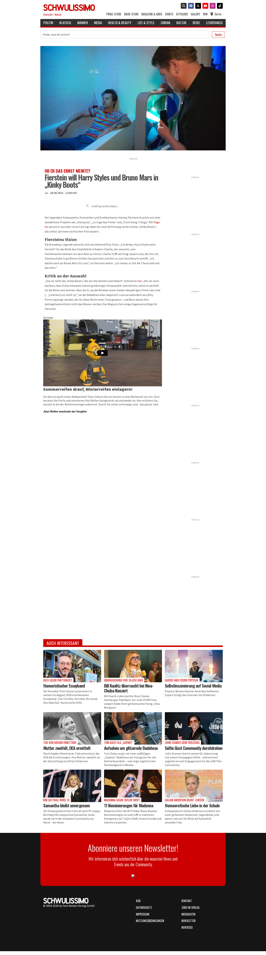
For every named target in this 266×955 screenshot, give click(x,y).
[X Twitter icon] (197, 6)
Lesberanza (214, 22)
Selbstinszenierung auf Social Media (193, 685)
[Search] (183, 6)
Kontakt (186, 901)
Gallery (195, 14)
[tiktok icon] (219, 6)
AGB (138, 901)
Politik (48, 22)
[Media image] (72, 666)
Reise (196, 22)
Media (98, 22)
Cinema (165, 22)
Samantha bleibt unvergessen (66, 805)
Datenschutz (144, 907)
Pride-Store (113, 14)
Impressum (142, 914)
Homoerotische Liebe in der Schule (192, 805)
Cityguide (182, 14)
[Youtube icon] (204, 6)
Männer (82, 22)
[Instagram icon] (212, 6)
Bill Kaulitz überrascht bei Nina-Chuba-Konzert (128, 688)
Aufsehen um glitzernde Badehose (131, 748)
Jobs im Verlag (190, 907)
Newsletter (188, 921)
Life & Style (146, 22)
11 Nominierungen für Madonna (128, 805)
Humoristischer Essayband (64, 685)
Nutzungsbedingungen (150, 921)
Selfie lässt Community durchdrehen (193, 748)
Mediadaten (188, 914)
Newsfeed (187, 927)
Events (169, 14)
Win (205, 14)
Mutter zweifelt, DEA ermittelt (66, 748)
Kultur (181, 22)
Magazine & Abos (152, 14)
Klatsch (58, 14)
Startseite (47, 14)
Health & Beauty (119, 22)
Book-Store (131, 14)
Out (139, 281)
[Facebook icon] (190, 6)
